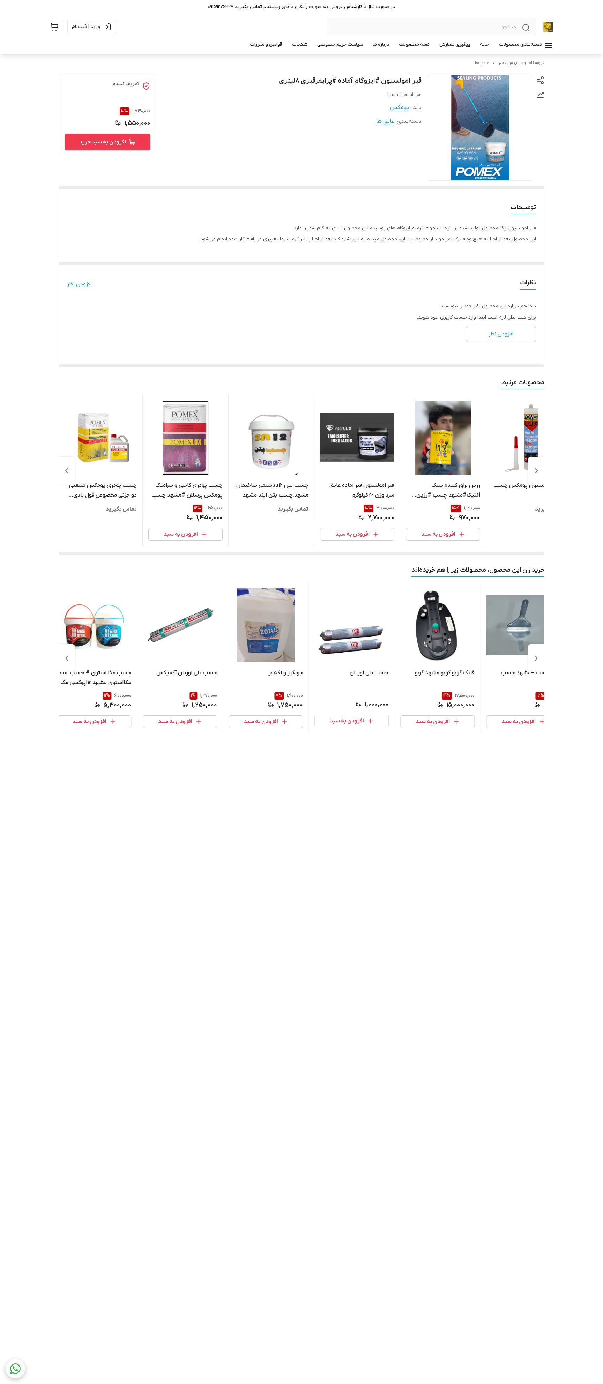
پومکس (399, 107)
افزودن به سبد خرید (102, 142)
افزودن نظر (79, 284)
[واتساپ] (15, 1368)
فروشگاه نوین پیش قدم (521, 63)
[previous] (536, 471)
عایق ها (482, 63)
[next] (66, 471)
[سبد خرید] (54, 27)
